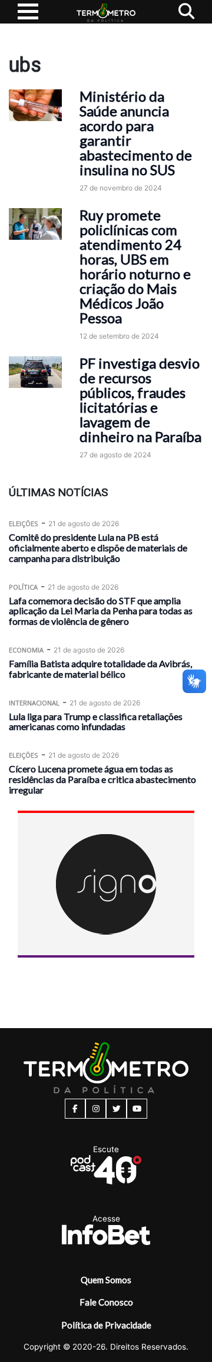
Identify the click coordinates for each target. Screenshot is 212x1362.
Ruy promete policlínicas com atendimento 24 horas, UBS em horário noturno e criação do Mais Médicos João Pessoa (135, 266)
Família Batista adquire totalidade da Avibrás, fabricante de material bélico (100, 669)
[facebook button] (75, 1109)
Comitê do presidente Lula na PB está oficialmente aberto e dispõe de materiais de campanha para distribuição (98, 547)
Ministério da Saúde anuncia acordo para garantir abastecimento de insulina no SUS (136, 133)
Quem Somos (106, 1279)
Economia (26, 649)
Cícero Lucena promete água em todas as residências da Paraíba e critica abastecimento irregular (102, 779)
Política (23, 587)
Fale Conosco (106, 1302)
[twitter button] (116, 1109)
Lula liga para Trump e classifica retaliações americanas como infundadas (96, 721)
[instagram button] (95, 1109)
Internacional (34, 702)
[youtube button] (137, 1109)
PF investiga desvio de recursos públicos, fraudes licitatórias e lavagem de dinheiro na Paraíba (140, 399)
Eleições (23, 523)
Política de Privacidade (106, 1325)
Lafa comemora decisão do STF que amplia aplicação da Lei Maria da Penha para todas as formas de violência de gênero (101, 611)
